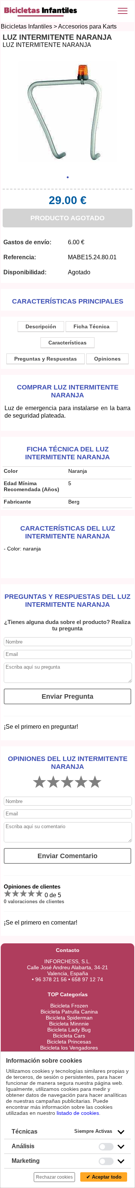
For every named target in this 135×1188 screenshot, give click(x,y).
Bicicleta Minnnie (69, 1024)
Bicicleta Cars (69, 1036)
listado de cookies (78, 1113)
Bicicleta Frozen (69, 1006)
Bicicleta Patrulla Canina (69, 1012)
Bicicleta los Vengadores (69, 1048)
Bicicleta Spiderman (69, 1018)
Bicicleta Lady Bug (69, 1030)
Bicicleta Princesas (69, 1042)
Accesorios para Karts (87, 26)
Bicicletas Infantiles (26, 26)
